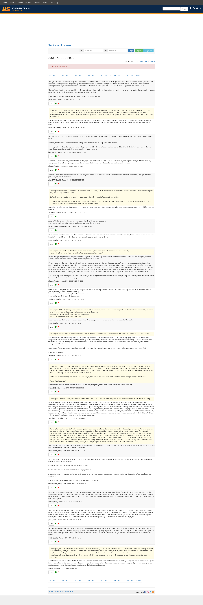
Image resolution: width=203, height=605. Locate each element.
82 (63, 75)
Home (5, 3)
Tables (44, 3)
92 (106, 75)
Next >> (138, 75)
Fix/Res (36, 3)
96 (123, 75)
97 (128, 75)
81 (58, 75)
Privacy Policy (59, 592)
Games (12, 3)
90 (97, 75)
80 (54, 75)
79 (50, 75)
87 (84, 75)
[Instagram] (148, 592)
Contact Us (69, 592)
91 (102, 75)
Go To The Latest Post (147, 61)
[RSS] (200, 8)
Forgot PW (148, 51)
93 (110, 75)
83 (67, 75)
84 (71, 75)
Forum (20, 3)
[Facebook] (145, 592)
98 (132, 75)
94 (115, 75)
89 (93, 75)
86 (80, 75)
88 (89, 75)
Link (51, 103)
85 (76, 75)
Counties (28, 3)
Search (184, 9)
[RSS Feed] (153, 592)
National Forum (59, 45)
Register (139, 51)
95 (119, 75)
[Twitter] (150, 592)
